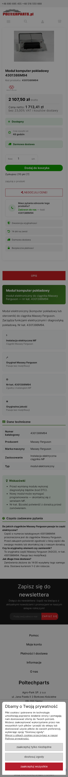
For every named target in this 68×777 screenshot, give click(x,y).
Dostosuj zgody (34, 756)
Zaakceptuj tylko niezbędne (34, 747)
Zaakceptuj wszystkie (34, 766)
